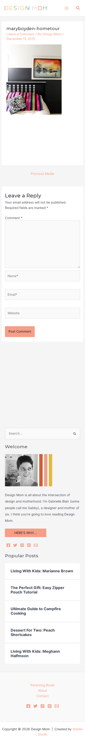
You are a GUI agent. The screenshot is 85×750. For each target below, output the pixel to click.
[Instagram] (22, 545)
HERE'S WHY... (25, 533)
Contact (42, 696)
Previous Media (42, 174)
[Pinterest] (29, 545)
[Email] (36, 545)
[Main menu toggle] (66, 8)
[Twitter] (15, 545)
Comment (13, 218)
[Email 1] (57, 706)
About (42, 690)
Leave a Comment (20, 34)
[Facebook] (8, 545)
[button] (78, 8)
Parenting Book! (42, 685)
